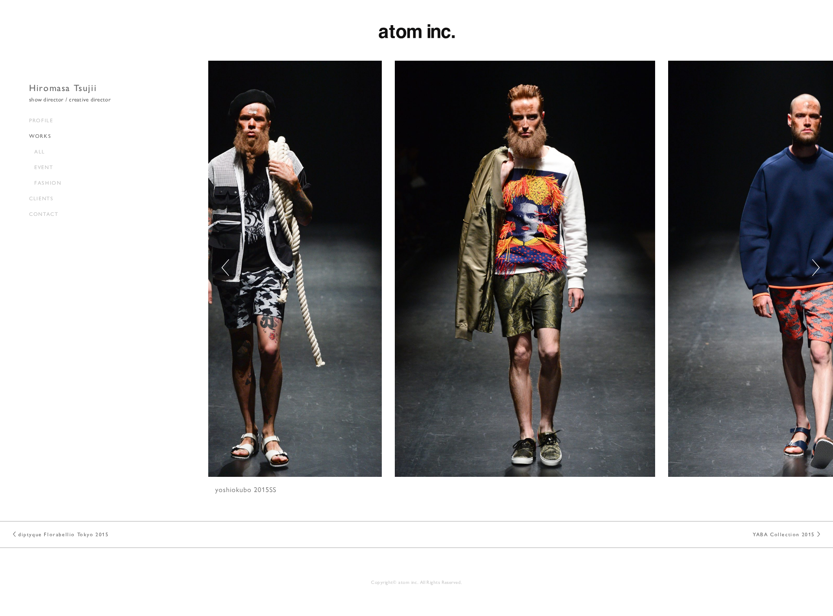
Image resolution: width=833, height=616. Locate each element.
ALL (39, 151)
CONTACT (43, 214)
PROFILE (41, 120)
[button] (816, 267)
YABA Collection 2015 (784, 534)
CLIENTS (41, 198)
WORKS (40, 136)
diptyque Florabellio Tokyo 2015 (63, 534)
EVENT (43, 167)
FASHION (47, 182)
